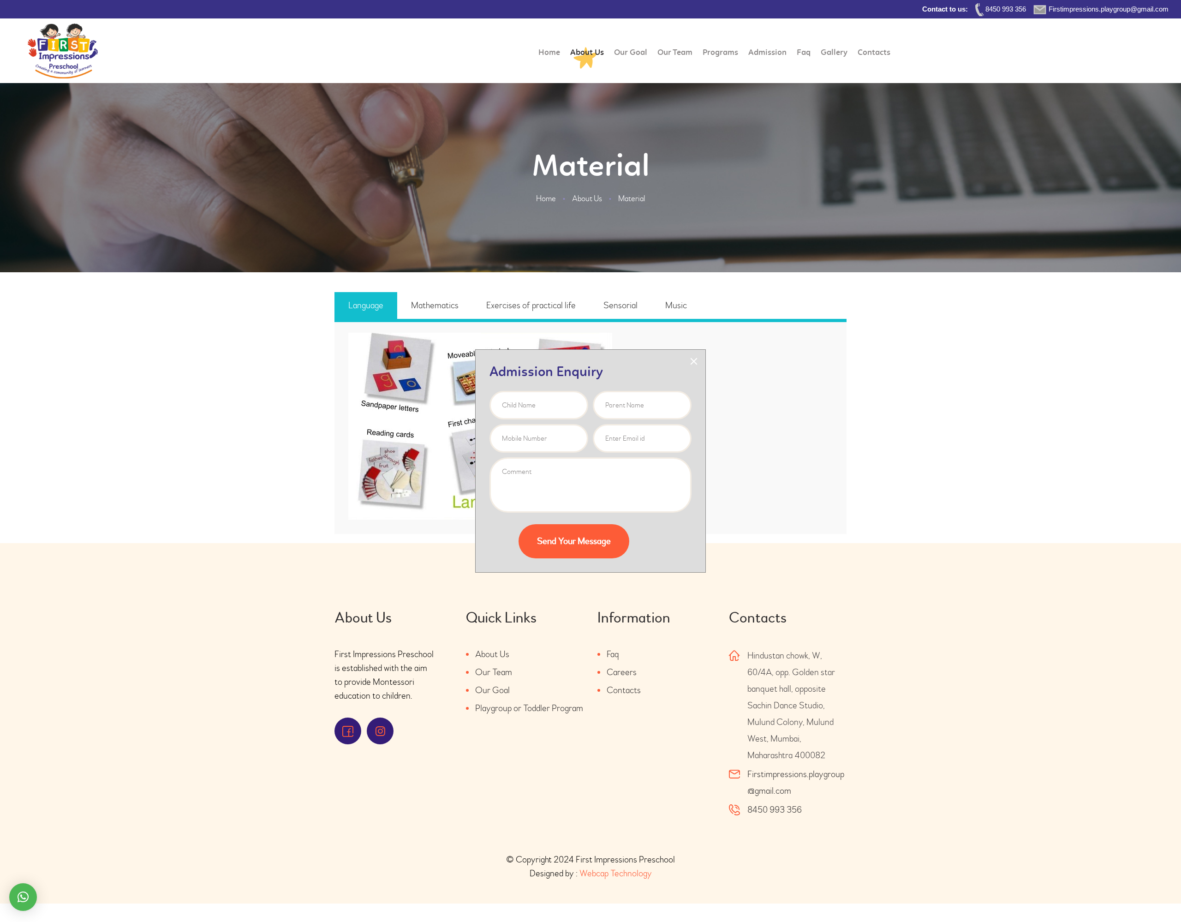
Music (676, 305)
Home (546, 198)
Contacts (624, 690)
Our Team (493, 672)
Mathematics (435, 305)
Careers (622, 672)
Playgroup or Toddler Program (529, 708)
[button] (23, 897)
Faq (613, 654)
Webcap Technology (615, 873)
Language (365, 305)
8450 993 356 (774, 809)
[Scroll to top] (1148, 889)
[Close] (694, 361)
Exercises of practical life (531, 305)
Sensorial (620, 305)
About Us (587, 198)
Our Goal (492, 690)
